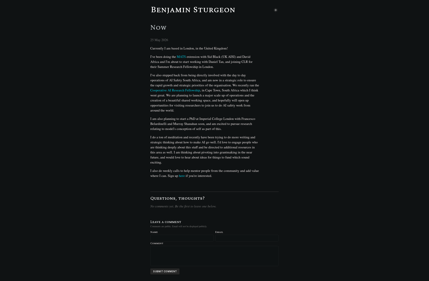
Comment (156, 243)
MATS (181, 56)
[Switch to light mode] (276, 10)
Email (219, 232)
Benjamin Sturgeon (193, 9)
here (182, 175)
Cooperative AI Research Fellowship (175, 90)
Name (154, 232)
